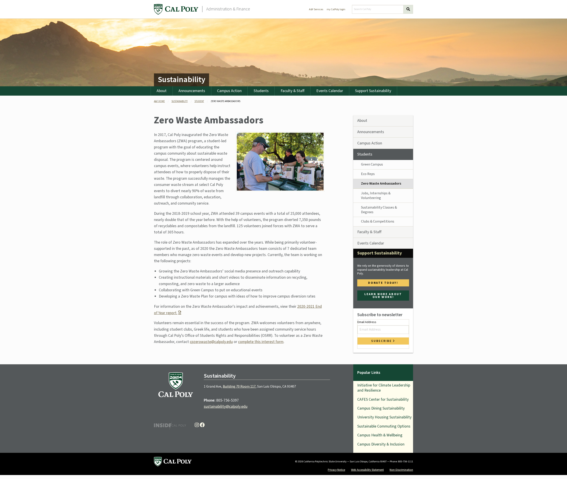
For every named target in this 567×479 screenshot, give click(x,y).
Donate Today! (383, 283)
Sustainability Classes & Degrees (379, 210)
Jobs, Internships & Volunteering (375, 195)
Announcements (192, 91)
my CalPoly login (336, 9)
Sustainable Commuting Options (383, 426)
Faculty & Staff (293, 91)
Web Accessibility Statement (367, 469)
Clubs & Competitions (377, 221)
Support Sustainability (373, 91)
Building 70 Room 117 (239, 386)
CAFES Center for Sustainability (383, 399)
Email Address (366, 322)
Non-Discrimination (401, 469)
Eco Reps (368, 173)
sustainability (179, 101)
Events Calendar (329, 91)
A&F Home (159, 101)
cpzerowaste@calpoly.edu (211, 342)
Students (261, 91)
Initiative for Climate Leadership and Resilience (383, 387)
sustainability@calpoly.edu (225, 406)
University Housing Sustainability (384, 417)
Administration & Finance (228, 9)
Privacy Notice (336, 469)
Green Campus (372, 164)
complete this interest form (261, 342)
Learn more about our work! (383, 295)
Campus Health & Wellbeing (379, 435)
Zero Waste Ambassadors (381, 183)
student (199, 101)
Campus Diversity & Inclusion (380, 444)
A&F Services (316, 9)
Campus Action (229, 91)
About (162, 91)
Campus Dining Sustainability (381, 408)
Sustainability (181, 79)
